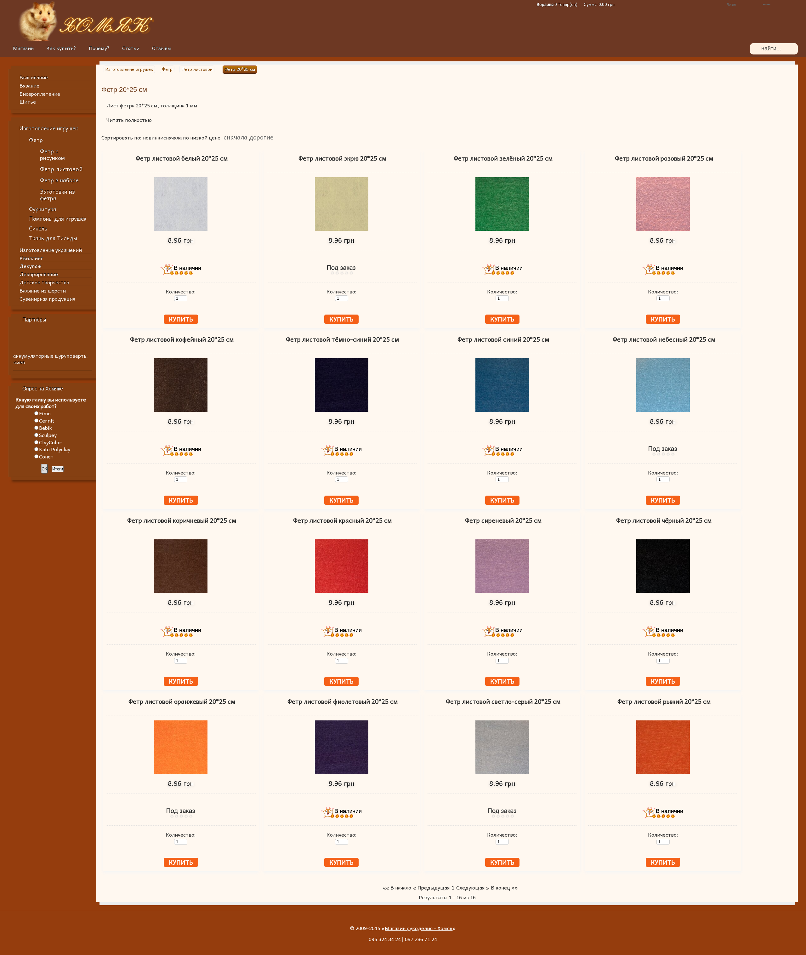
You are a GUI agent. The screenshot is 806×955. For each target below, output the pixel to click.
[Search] (755, 48)
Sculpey (48, 435)
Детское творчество (44, 282)
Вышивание (34, 77)
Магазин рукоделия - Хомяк (418, 928)
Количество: (181, 291)
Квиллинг (31, 258)
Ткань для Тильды (53, 238)
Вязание (29, 85)
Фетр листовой (61, 168)
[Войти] (794, 4)
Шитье (28, 101)
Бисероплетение (40, 93)
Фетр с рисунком (52, 154)
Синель (38, 228)
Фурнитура (42, 209)
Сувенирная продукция (47, 298)
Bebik (45, 427)
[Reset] (789, 48)
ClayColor (50, 442)
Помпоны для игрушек (58, 218)
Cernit (46, 420)
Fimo (45, 413)
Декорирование (39, 274)
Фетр (36, 139)
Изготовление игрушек (49, 128)
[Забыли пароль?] (710, 4)
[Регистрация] (701, 4)
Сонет (46, 456)
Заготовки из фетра (57, 194)
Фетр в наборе (59, 180)
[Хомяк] (38, 39)
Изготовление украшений (51, 250)
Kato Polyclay (54, 449)
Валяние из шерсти (43, 290)
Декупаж (30, 266)
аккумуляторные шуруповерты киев (50, 358)
